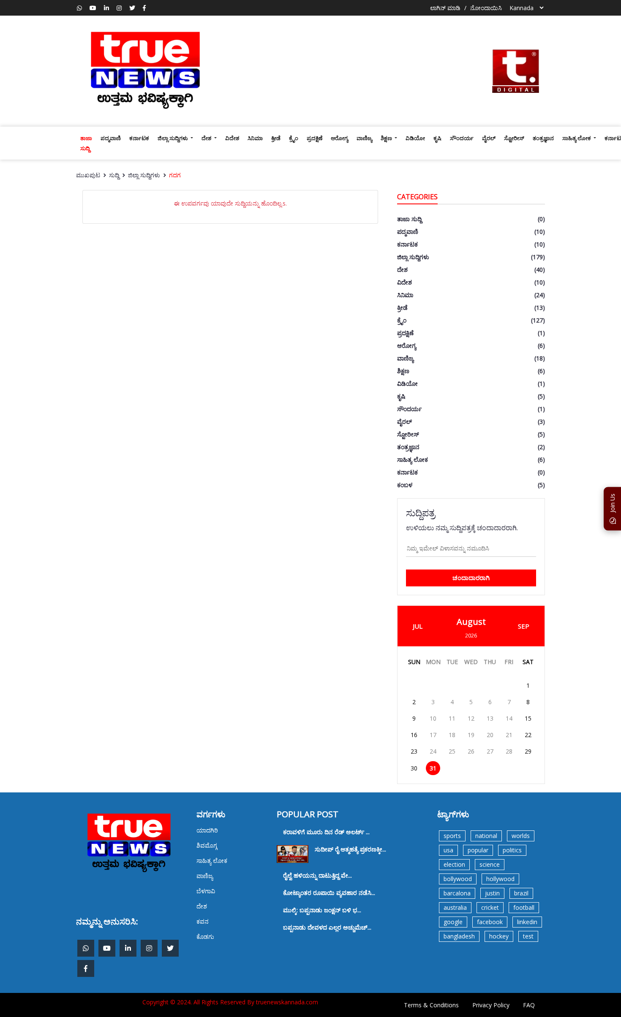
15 (528, 718)
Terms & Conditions (431, 1005)
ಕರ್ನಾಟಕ (139, 138)
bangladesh (459, 936)
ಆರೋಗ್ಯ (339, 138)
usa (448, 850)
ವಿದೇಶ (232, 138)
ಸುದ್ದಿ (114, 175)
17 (433, 735)
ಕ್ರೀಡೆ (276, 138)
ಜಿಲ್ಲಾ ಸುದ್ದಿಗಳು (173, 138)
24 (433, 751)
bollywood (458, 879)
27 (490, 751)
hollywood (500, 879)
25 (452, 751)
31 (433, 768)
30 (414, 768)
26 (471, 751)
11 (452, 718)
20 (490, 735)
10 (433, 718)
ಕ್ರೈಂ (293, 138)
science (489, 864)
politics (512, 850)
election (454, 864)
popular (478, 850)
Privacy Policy (490, 1005)
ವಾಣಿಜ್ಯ (364, 138)
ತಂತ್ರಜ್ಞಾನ (543, 138)
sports (452, 836)
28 (509, 751)
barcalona (457, 893)
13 (490, 718)
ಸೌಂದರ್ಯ (462, 138)
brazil (521, 893)
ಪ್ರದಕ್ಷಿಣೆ (314, 138)
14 (509, 718)
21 (509, 735)
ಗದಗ (175, 175)
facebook (490, 922)
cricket (490, 907)
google (453, 922)
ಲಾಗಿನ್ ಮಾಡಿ (445, 8)
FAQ (529, 1005)
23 (414, 751)
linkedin (527, 922)
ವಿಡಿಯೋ (415, 138)
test (528, 936)
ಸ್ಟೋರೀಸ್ (514, 138)
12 (471, 718)
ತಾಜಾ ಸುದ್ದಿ (86, 143)
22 (528, 735)
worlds (521, 836)
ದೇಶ (207, 138)
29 (528, 751)
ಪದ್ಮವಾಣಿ (111, 138)
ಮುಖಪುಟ (88, 175)
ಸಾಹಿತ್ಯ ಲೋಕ (577, 138)
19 (471, 735)
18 (452, 735)
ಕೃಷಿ (437, 138)
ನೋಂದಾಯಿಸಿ (486, 8)
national (486, 836)
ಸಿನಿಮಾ (255, 138)
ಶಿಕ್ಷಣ (387, 138)
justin (492, 893)
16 (414, 735)
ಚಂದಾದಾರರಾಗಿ (471, 577)
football (523, 907)
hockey (499, 936)
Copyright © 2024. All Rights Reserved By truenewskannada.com (230, 1002)
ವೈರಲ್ (489, 138)
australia (455, 907)
